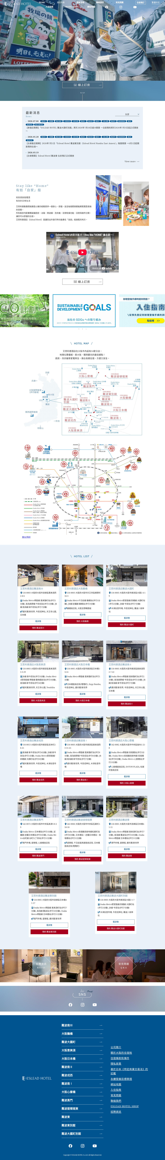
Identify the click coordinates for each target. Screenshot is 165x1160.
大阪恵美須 (69, 1050)
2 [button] (82, 329)
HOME (42, 2)
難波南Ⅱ (67, 1067)
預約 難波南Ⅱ (127, 703)
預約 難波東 (127, 855)
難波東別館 (69, 1125)
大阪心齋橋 (69, 1092)
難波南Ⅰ (67, 1083)
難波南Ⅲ (67, 1025)
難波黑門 (67, 1100)
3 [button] (86, 329)
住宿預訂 (140, 2)
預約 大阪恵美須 (38, 700)
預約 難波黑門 (38, 855)
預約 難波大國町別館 (116, 928)
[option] (82, 309)
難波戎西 (67, 1075)
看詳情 (38, 621)
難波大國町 (69, 1042)
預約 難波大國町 (127, 624)
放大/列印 (26, 537)
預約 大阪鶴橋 (82, 621)
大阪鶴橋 (67, 1033)
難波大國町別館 (71, 1134)
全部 (127, 114)
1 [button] (79, 329)
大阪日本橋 (69, 1058)
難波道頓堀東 (70, 1108)
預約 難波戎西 (38, 779)
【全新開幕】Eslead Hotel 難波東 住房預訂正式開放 (50, 155)
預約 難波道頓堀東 (82, 859)
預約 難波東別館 (49, 931)
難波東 (66, 1117)
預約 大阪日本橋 (82, 700)
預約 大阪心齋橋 (127, 783)
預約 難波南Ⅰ (82, 779)
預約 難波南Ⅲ (38, 628)
